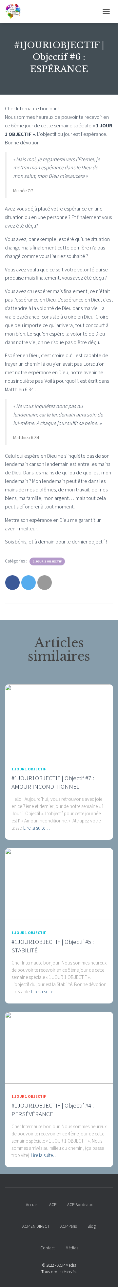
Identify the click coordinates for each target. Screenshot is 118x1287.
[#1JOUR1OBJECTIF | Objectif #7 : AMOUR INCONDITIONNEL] (59, 720)
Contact (47, 1248)
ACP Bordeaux (79, 1204)
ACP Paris (68, 1226)
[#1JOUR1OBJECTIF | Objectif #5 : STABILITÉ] (59, 884)
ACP (52, 1204)
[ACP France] (15, 11)
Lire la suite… (36, 828)
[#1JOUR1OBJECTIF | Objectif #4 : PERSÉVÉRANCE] (59, 1047)
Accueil (32, 1204)
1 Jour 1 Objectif (47, 561)
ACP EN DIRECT (35, 1226)
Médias (72, 1248)
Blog (92, 1226)
